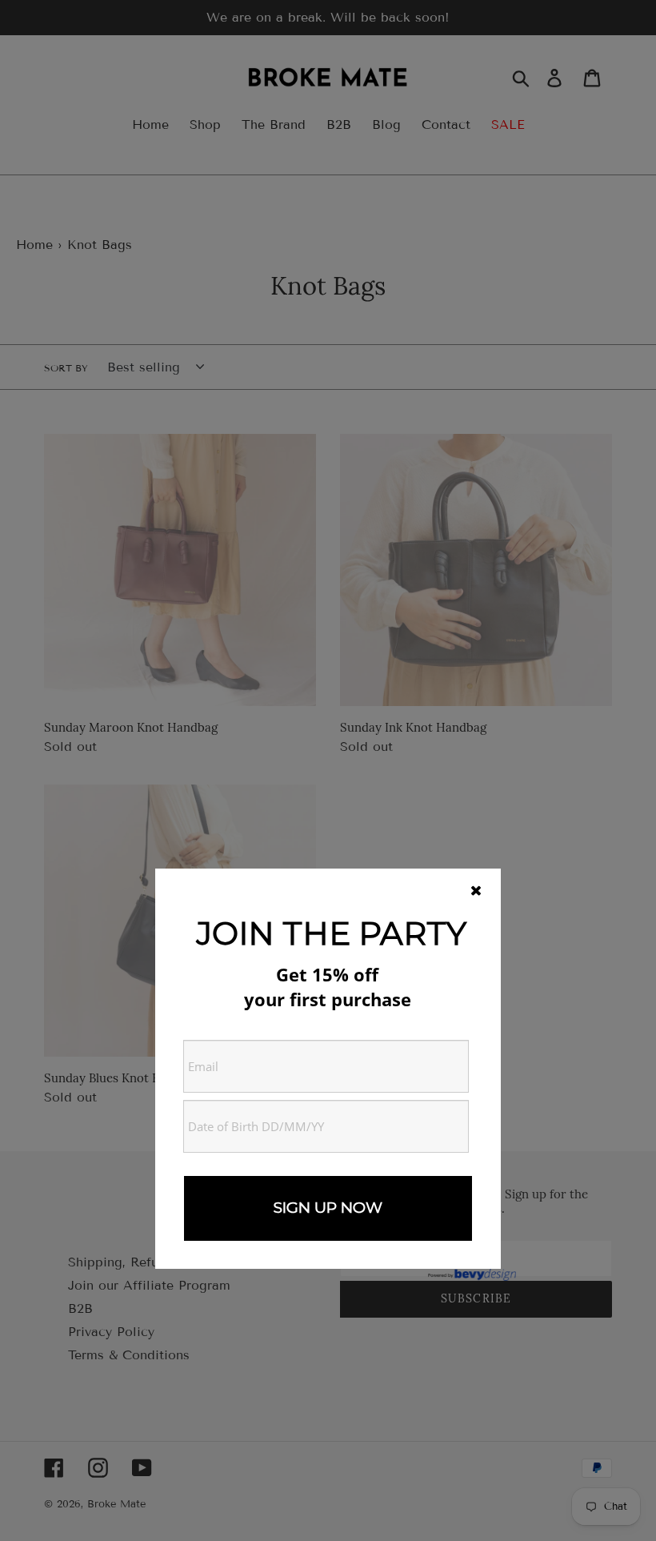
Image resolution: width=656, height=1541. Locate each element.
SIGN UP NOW (328, 1207)
